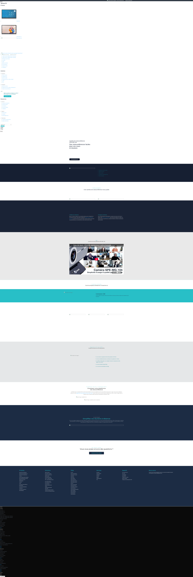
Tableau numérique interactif (49, 489)
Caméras (20, 482)
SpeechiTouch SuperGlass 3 (23, 474)
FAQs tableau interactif (74, 486)
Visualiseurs (21, 488)
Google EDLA (2, 533)
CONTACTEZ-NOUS (96, 453)
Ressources (2, 548)
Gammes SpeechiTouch (48, 485)
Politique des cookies (125, 477)
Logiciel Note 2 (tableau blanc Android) (6, 517)
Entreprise (1, 540)
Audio (20, 483)
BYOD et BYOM (2, 522)
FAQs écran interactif (74, 484)
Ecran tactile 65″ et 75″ (48, 482)
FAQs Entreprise (73, 494)
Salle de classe (2, 534)
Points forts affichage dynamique (49, 491)
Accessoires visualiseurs (22, 489)
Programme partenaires (4, 567)
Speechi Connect (2, 514)
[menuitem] (6, 124)
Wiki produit (2, 560)
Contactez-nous (7, 96)
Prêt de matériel (98, 473)
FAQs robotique (73, 490)
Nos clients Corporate (48, 473)
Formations (2, 554)
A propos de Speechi (3, 551)
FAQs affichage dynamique (74, 489)
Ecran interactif (47, 483)
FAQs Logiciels (73, 478)
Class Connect (2, 531)
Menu (1, 1)
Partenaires (2, 565)
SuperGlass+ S (2, 510)
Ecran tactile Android (48, 481)
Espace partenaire (3, 568)
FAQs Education (73, 492)
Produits (1, 508)
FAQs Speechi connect (74, 474)
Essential (1, 509)
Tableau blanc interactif (48, 487)
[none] (6, 124)
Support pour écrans (22, 479)
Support (97, 477)
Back (1, 527)
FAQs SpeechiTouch (73, 485)
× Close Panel (2, 576)
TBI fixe (46, 486)
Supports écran (2, 525)
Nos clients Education (48, 477)
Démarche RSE (2, 552)
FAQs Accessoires (73, 479)
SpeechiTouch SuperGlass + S (23, 473)
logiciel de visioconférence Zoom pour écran (84, 393)
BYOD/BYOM (21, 485)
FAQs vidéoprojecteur (74, 482)
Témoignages (124, 474)
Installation (98, 474)
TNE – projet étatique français (49, 479)
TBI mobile (46, 488)
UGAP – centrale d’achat (48, 478)
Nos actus (123, 473)
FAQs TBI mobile (73, 488)
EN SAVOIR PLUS (74, 159)
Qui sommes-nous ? (125, 472)
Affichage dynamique (3, 518)
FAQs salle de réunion (74, 480)
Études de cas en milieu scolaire (5, 535)
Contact (1, 572)
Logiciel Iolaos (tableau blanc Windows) (6, 516)
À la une (72, 472)
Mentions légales (124, 478)
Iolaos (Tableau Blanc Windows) (23, 477)
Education (1, 530)
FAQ (97, 479)
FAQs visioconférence (74, 473)
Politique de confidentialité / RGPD (127, 479)
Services (1, 550)
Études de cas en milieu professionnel (6, 543)
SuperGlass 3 (2, 513)
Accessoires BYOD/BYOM (23, 486)
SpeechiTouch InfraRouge (23, 472)
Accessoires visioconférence (23, 484)
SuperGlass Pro (2, 512)
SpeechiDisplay (21, 490)
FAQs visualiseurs (73, 491)
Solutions (1, 529)
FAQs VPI (72, 483)
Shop (1, 573)
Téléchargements (98, 478)
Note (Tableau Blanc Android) (23, 478)
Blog (1, 575)
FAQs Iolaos (72, 477)
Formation (97, 472)
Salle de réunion (47, 472)
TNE (0, 538)
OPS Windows (21, 480)
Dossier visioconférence (48, 474)
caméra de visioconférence (106, 217)
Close (1, 131)
